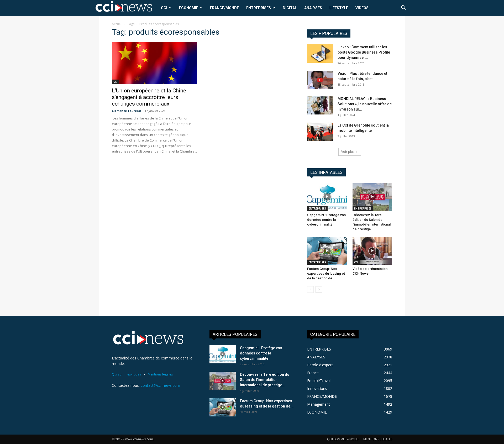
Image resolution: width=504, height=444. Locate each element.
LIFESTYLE (338, 8)
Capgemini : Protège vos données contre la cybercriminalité (326, 219)
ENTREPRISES (258, 8)
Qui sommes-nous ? (126, 374)
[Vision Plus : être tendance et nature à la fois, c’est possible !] (320, 80)
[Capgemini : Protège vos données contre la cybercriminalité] (327, 197)
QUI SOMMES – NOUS (342, 439)
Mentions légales (160, 374)
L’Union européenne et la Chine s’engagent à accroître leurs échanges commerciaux (149, 97)
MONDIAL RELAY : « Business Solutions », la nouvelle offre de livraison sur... (365, 104)
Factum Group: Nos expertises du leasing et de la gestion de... (326, 273)
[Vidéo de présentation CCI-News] (372, 251)
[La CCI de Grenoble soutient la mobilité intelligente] (320, 132)
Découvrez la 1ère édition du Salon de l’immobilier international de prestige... (264, 379)
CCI (164, 8)
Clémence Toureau (126, 111)
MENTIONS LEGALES (377, 439)
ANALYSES (313, 8)
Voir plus (347, 151)
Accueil (117, 24)
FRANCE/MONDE (224, 8)
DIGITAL (290, 8)
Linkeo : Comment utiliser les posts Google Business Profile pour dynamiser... (364, 52)
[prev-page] (310, 289)
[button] (403, 8)
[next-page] (319, 289)
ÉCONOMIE (188, 8)
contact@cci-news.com (160, 385)
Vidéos (362, 8)
